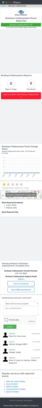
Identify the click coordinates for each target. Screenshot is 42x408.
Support (21, 279)
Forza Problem (12, 384)
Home (3, 6)
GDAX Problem (12, 386)
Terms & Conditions (22, 405)
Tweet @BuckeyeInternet (21, 290)
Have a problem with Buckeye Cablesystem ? (21, 95)
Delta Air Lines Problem (15, 381)
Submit (10, 327)
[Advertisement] (21, 51)
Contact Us (34, 405)
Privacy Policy (8, 405)
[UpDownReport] (11, 2)
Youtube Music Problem (16, 389)
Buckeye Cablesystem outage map (21, 195)
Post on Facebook (21, 284)
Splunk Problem (12, 392)
